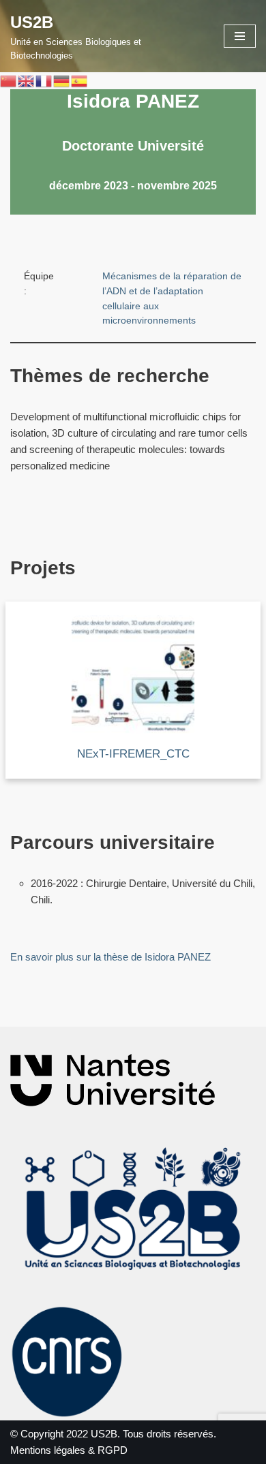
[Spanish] (80, 80)
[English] (26, 80)
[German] (62, 80)
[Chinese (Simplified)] (9, 80)
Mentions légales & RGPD (69, 1450)
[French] (44, 80)
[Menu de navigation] (240, 36)
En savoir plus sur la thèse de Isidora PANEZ (110, 957)
